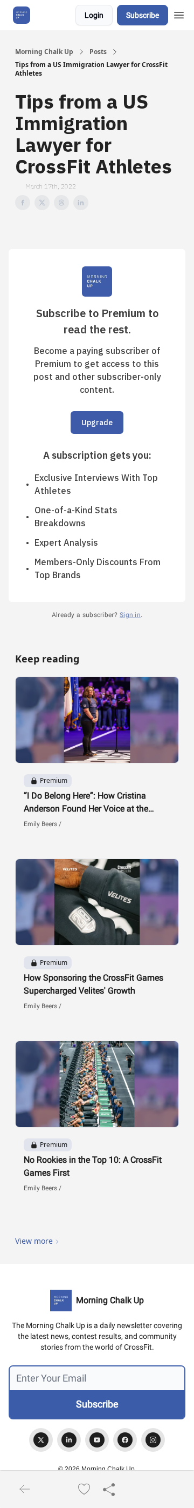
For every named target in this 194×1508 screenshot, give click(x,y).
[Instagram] (153, 1440)
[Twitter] (41, 1440)
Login (94, 15)
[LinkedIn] (69, 1440)
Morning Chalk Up (44, 52)
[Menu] (178, 13)
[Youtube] (97, 1440)
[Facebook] (125, 1440)
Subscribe (142, 15)
